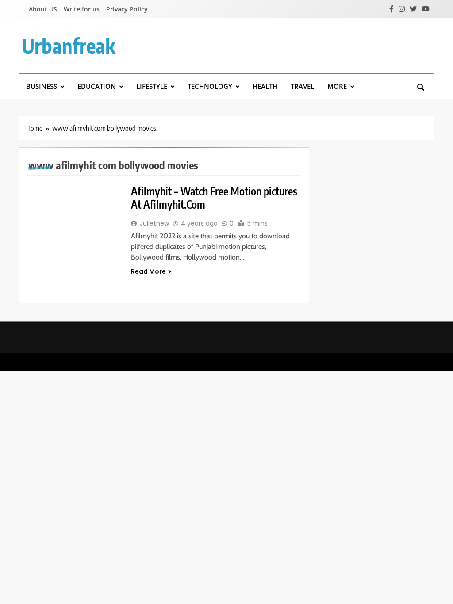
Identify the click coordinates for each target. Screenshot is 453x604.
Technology (210, 86)
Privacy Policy (127, 9)
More (337, 86)
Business (41, 86)
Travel (302, 86)
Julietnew (154, 223)
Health (265, 86)
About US (43, 9)
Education (96, 86)
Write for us (82, 9)
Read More (148, 271)
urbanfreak (68, 45)
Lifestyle (151, 86)
